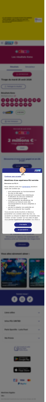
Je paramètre (23, 230)
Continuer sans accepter (12, 176)
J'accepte (23, 224)
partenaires (26, 186)
